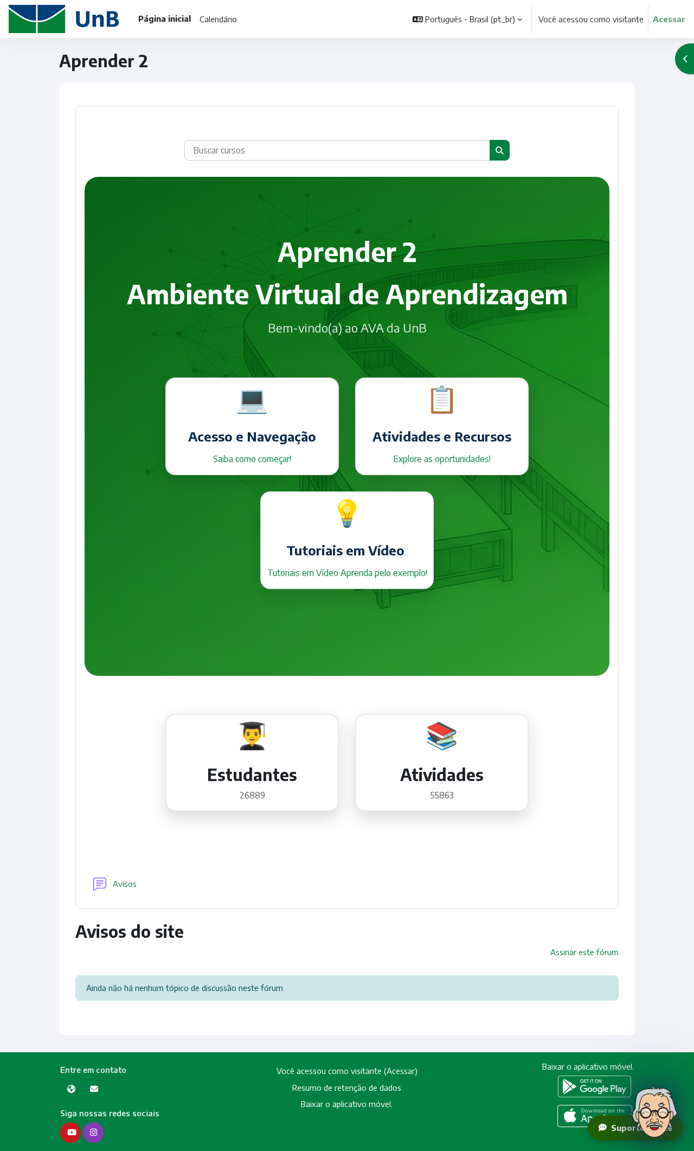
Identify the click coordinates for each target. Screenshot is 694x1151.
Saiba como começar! (252, 458)
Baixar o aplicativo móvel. (347, 1104)
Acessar (669, 19)
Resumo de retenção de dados (346, 1087)
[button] (467, 19)
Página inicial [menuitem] (164, 18)
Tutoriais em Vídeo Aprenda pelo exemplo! (347, 572)
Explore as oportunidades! (442, 458)
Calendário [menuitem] (218, 19)
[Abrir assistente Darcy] (654, 1111)
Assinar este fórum (584, 952)
